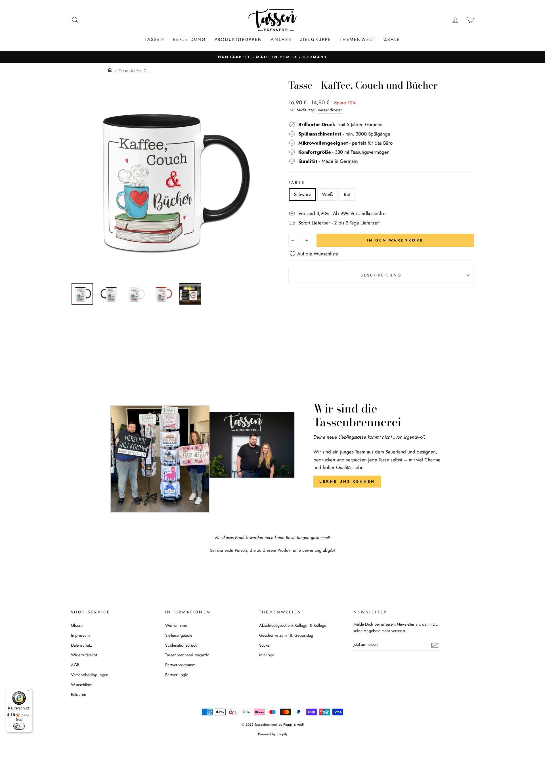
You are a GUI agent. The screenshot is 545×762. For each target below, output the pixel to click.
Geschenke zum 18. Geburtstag (286, 635)
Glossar (77, 625)
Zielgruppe (315, 39)
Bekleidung (189, 39)
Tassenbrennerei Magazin (187, 655)
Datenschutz (81, 645)
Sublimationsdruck (181, 645)
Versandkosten (330, 110)
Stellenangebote (178, 635)
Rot (347, 194)
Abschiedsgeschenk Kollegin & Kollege (292, 625)
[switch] (19, 726)
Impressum (80, 635)
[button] (272, 549)
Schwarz (302, 194)
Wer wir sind (176, 625)
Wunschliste (81, 685)
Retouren (78, 694)
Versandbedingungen (89, 675)
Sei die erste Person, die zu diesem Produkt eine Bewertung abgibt (272, 550)
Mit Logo (266, 655)
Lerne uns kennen (347, 481)
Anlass (281, 39)
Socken (265, 645)
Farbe (296, 182)
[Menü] (28, 691)
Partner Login (176, 675)
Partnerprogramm (180, 665)
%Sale (391, 39)
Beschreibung (381, 275)
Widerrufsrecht (84, 655)
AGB (75, 665)
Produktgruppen (238, 39)
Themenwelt (357, 39)
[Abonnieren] (435, 645)
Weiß (327, 194)
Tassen (155, 39)
